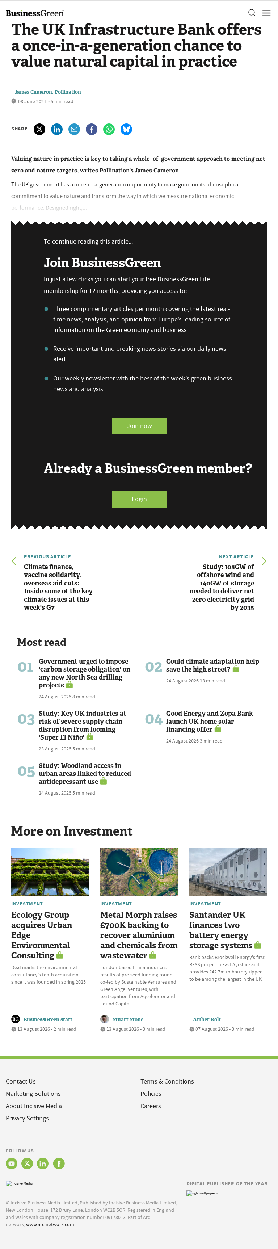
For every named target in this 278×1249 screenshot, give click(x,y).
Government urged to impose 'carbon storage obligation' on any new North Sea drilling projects (84, 673)
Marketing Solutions (33, 1094)
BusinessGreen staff (48, 1019)
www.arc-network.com (50, 1224)
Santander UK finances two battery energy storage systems (220, 930)
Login (139, 499)
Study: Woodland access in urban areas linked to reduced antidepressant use (85, 773)
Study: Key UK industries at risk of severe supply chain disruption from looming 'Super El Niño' (82, 725)
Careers (150, 1106)
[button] (251, 13)
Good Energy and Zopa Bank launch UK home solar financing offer (209, 721)
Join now (139, 426)
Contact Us (21, 1081)
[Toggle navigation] (264, 13)
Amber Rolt (207, 1019)
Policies (150, 1094)
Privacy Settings (27, 1118)
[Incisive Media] (19, 1183)
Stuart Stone (128, 1019)
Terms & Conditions (167, 1081)
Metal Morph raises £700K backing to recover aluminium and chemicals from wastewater (138, 935)
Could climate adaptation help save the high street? (212, 665)
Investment (27, 903)
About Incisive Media (34, 1106)
